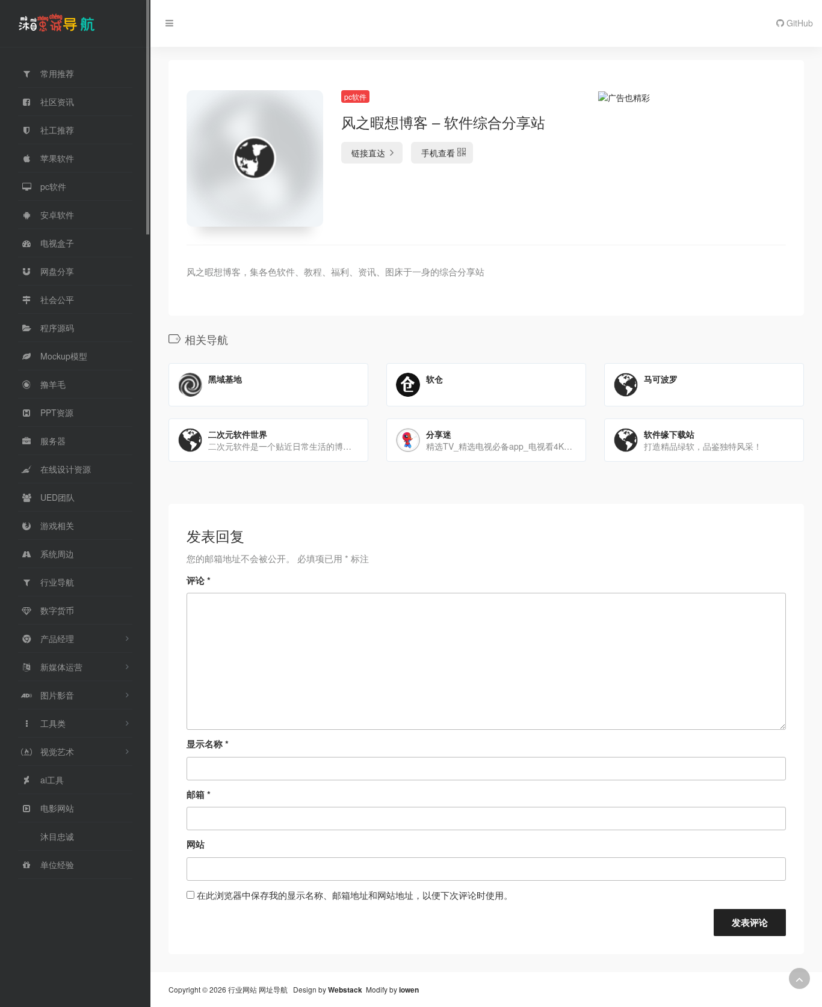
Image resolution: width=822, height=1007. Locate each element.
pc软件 (355, 96)
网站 (196, 844)
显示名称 (208, 743)
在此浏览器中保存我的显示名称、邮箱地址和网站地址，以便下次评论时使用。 (355, 895)
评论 (199, 580)
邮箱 (199, 794)
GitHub (798, 23)
